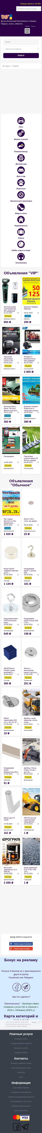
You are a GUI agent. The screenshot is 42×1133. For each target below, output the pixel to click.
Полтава (6, 581)
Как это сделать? (21, 997)
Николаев (7, 780)
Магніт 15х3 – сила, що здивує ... (30, 521)
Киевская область (9, 319)
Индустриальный (29, 531)
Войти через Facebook (23, 944)
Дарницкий (7, 418)
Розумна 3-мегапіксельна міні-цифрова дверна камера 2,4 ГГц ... (30, 359)
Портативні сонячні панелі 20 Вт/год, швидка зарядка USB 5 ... (31, 458)
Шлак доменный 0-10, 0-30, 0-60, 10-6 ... (30, 870)
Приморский (28, 680)
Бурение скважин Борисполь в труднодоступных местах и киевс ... (31, 408)
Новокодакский (29, 830)
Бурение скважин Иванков (31, 308)
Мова (27, 26)
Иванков (26, 319)
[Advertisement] (21, 91)
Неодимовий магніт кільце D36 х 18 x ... (31, 621)
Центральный (8, 830)
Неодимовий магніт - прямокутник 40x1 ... (11, 770)
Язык (33, 26)
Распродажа (9, 456)
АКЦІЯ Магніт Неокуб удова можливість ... (9, 670)
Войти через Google (22, 949)
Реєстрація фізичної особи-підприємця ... (10, 521)
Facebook (14, 977)
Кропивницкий (8, 631)
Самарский (27, 880)
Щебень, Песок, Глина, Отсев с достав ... (30, 770)
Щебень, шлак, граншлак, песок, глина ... (30, 720)
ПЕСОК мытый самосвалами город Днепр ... (30, 820)
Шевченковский (9, 531)
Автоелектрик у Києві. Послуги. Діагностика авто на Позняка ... (10, 408)
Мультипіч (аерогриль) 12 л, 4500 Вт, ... (10, 870)
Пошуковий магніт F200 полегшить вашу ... (11, 621)
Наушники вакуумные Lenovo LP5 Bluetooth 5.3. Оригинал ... (9, 359)
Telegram (28, 977)
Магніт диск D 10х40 (9, 819)
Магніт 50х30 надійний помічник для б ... (11, 571)
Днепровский (28, 780)
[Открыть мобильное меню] (27, 31)
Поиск (21, 55)
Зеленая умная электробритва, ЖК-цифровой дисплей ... (10, 309)
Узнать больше (22, 1026)
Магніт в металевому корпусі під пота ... (31, 670)
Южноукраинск (9, 468)
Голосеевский (28, 369)
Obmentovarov (12, 1003)
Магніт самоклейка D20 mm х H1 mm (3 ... (11, 720)
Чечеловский (28, 730)
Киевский (27, 581)
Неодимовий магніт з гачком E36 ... (30, 571)
